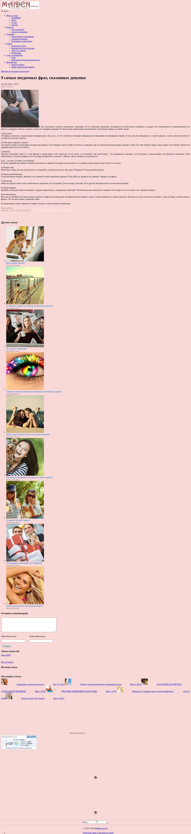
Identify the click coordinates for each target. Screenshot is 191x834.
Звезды (14, 25)
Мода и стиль (12, 15)
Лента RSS (6, 655)
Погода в (19, 740)
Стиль (14, 22)
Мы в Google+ (7, 662)
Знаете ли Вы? (17, 65)
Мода (13, 20)
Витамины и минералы (21, 41)
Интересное (11, 62)
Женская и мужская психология (25, 60)
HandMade (16, 18)
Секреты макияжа (19, 32)
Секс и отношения (14, 55)
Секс (13, 57)
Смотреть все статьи (77, 733)
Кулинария (16, 53)
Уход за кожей (17, 29)
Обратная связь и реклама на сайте (98, 833)
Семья (9, 43)
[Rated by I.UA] (101, 823)
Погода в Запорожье (25, 748)
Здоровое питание (19, 39)
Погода (4, 737)
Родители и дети (18, 46)
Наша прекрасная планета (22, 67)
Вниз (4, 11)
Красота (9, 27)
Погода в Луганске (12, 748)
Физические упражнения (22, 36)
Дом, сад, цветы (18, 50)
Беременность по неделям (22, 48)
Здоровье (10, 34)
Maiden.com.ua (101, 828)
